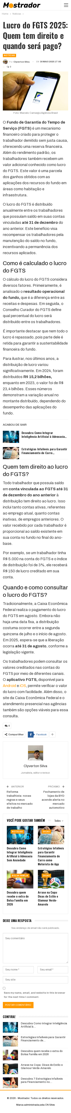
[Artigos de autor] (35, 753)
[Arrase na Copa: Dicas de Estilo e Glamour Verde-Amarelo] (51, 879)
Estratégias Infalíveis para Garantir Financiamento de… (43, 1039)
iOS (22, 686)
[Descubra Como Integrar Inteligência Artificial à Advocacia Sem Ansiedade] (11, 437)
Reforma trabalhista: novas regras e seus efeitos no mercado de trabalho (20, 799)
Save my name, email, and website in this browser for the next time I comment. (34, 995)
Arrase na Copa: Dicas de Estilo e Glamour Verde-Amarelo (42, 1067)
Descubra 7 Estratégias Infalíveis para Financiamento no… (42, 1080)
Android (9, 686)
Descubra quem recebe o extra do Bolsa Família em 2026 (42, 1053)
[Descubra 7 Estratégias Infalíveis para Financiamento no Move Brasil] (10, 1082)
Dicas (46, 832)
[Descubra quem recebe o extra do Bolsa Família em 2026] (20, 879)
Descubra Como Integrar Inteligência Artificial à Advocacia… (44, 435)
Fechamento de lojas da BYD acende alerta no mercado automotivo (53, 799)
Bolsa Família (20, 876)
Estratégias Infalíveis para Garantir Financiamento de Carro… (44, 451)
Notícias (9, 55)
